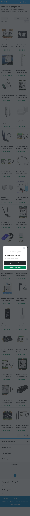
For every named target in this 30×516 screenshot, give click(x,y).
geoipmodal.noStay (15, 263)
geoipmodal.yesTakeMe (15, 267)
